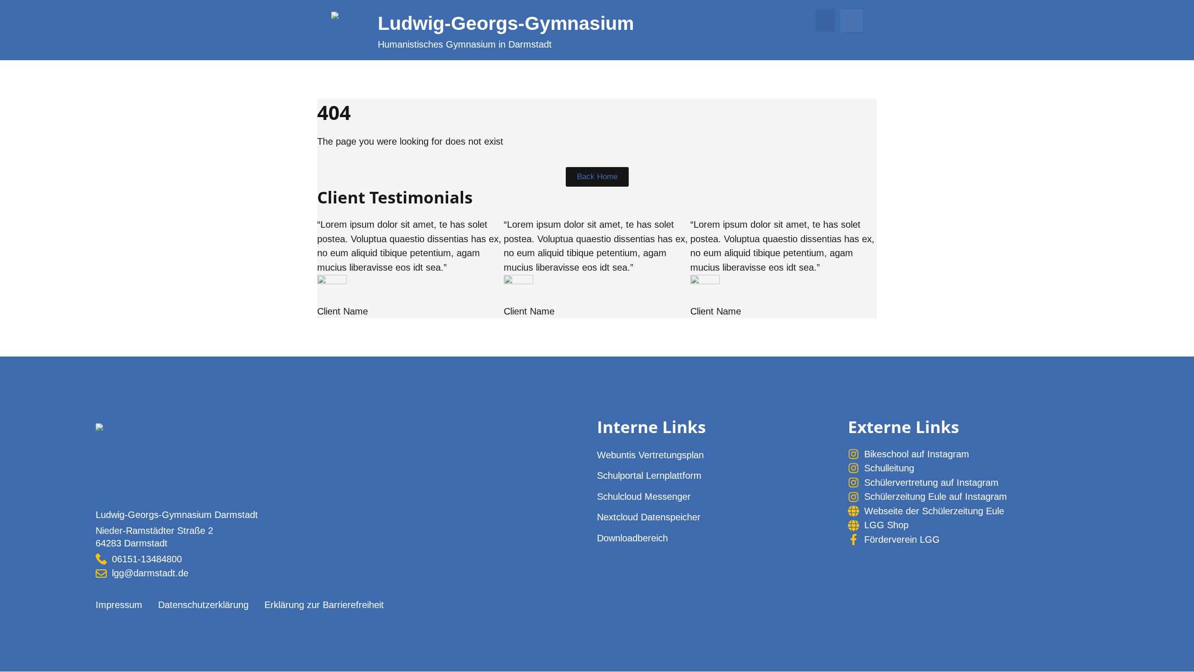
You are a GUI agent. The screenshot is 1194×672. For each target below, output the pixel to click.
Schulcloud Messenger (644, 496)
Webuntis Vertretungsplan (650, 455)
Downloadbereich (632, 538)
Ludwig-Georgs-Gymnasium (506, 23)
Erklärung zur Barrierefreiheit (324, 605)
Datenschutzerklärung (203, 605)
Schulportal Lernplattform (649, 475)
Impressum (119, 605)
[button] (825, 20)
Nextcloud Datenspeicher (649, 517)
